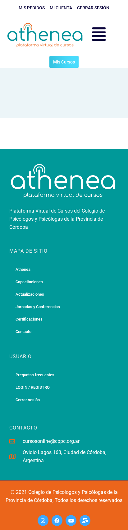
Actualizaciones (30, 294)
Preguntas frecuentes (35, 375)
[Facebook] (57, 520)
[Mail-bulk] (85, 520)
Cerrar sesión (28, 399)
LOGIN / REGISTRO (33, 387)
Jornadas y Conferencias (38, 306)
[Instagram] (43, 520)
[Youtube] (71, 520)
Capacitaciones (29, 281)
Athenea (23, 269)
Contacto (23, 331)
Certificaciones (29, 319)
